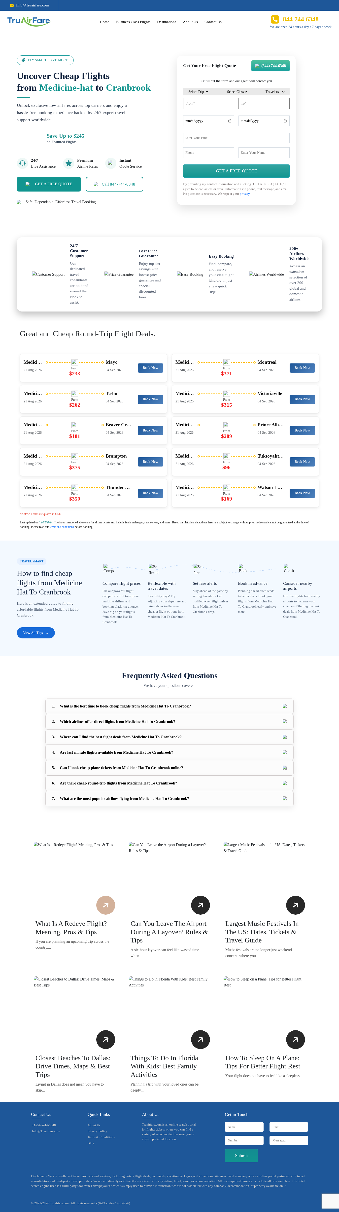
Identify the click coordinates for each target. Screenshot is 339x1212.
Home (104, 22)
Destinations (166, 22)
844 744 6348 (301, 19)
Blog (91, 1143)
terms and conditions (62, 527)
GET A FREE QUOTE (53, 184)
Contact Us (213, 22)
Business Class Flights (133, 22)
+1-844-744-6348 (44, 1125)
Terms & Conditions (101, 1137)
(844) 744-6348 (273, 66)
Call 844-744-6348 (118, 184)
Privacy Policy (97, 1131)
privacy (245, 193)
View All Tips (36, 633)
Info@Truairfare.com (32, 5)
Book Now (150, 368)
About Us (190, 22)
